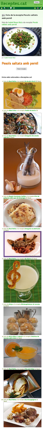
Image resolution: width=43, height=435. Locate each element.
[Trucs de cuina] (8, 8)
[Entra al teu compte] (35, 8)
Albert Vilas (13, 110)
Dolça (11, 304)
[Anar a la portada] (2, 8)
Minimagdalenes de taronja (30, 304)
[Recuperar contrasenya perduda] (41, 8)
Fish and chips (29, 369)
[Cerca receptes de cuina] (5, 8)
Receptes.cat (14, 3)
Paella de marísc (30, 110)
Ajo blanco (28, 259)
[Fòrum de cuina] (11, 8)
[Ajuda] (14, 8)
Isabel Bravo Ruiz (15, 22)
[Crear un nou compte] (38, 8)
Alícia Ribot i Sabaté (15, 336)
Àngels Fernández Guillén (17, 196)
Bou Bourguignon (30, 399)
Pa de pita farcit (30, 81)
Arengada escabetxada (32, 229)
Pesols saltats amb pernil (20, 63)
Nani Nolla (12, 81)
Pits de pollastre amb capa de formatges (21, 197)
